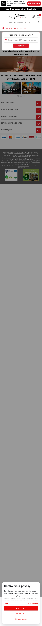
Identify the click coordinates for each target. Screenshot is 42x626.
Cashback (33, 16)
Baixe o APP (34, 3)
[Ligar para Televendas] (10, 16)
